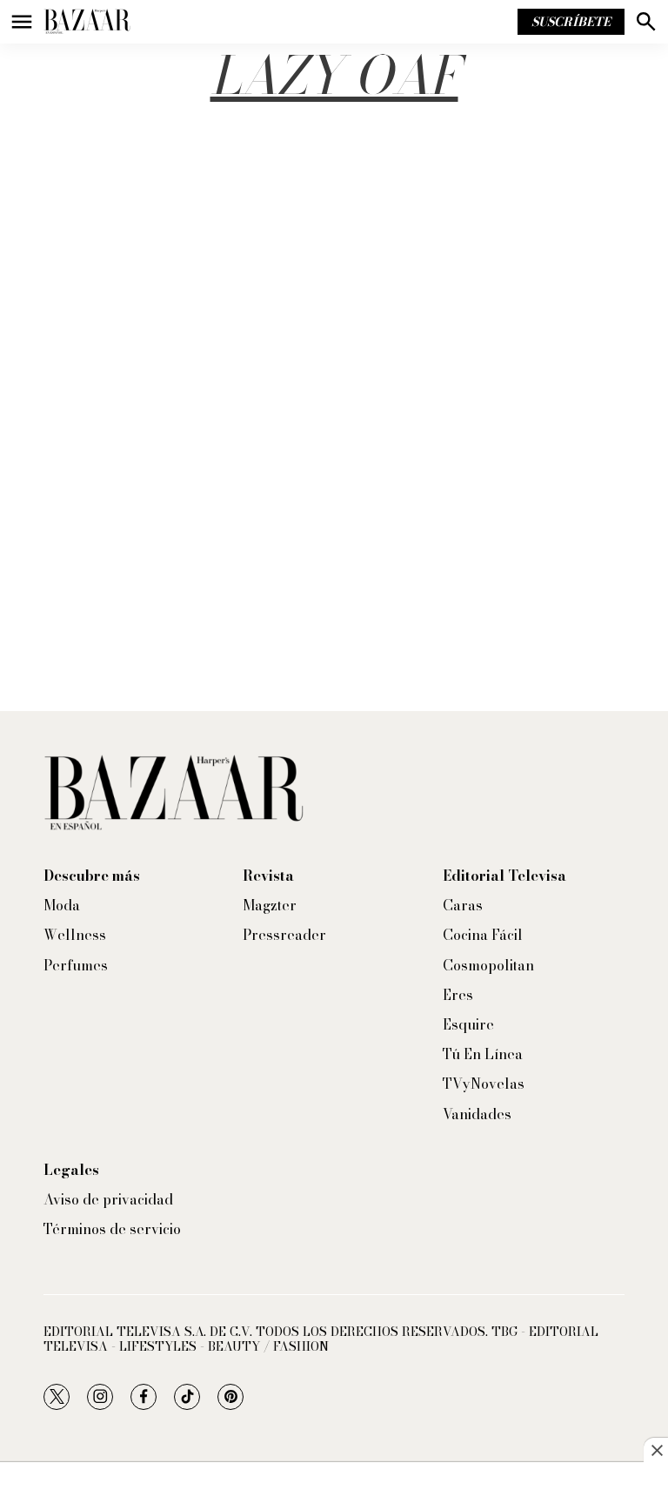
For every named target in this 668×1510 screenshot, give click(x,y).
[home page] (86, 22)
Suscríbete (571, 21)
